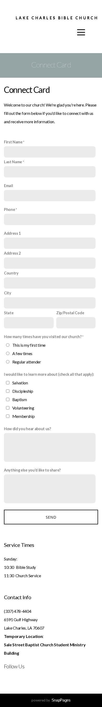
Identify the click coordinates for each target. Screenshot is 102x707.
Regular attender (26, 361)
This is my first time (29, 345)
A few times (22, 353)
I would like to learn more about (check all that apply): (49, 374)
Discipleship (22, 391)
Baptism (19, 399)
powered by (50, 700)
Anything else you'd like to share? (32, 470)
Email (8, 185)
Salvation (20, 382)
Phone (9, 209)
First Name (13, 142)
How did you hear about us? (27, 429)
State (8, 313)
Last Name (13, 162)
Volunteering (23, 407)
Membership (23, 416)
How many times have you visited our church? (42, 336)
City (7, 293)
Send (51, 517)
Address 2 (12, 253)
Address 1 (12, 233)
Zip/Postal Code (70, 313)
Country (11, 273)
